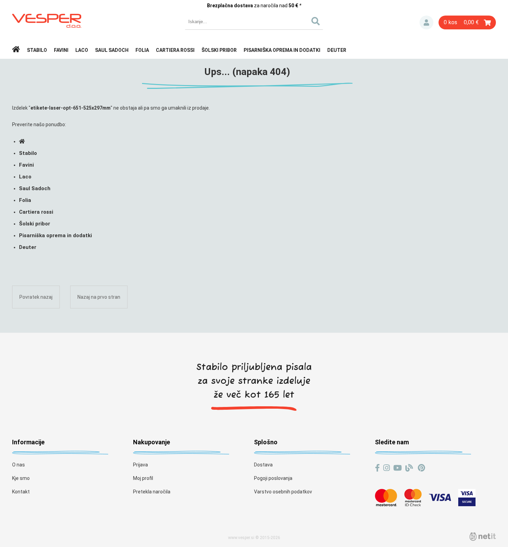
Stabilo (37, 50)
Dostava (263, 464)
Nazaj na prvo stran (98, 297)
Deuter (336, 50)
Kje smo (21, 478)
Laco (81, 50)
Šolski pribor (219, 50)
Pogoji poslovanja (273, 478)
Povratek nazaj (36, 297)
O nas (18, 464)
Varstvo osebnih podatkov (283, 491)
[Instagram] (386, 468)
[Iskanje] (315, 21)
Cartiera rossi (175, 50)
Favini (61, 50)
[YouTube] (397, 468)
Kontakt (21, 491)
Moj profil (143, 478)
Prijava (426, 22)
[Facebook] (377, 468)
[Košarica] (467, 22)
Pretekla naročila (151, 491)
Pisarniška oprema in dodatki (282, 50)
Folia (142, 50)
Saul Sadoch (112, 50)
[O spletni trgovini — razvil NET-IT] (483, 536)
